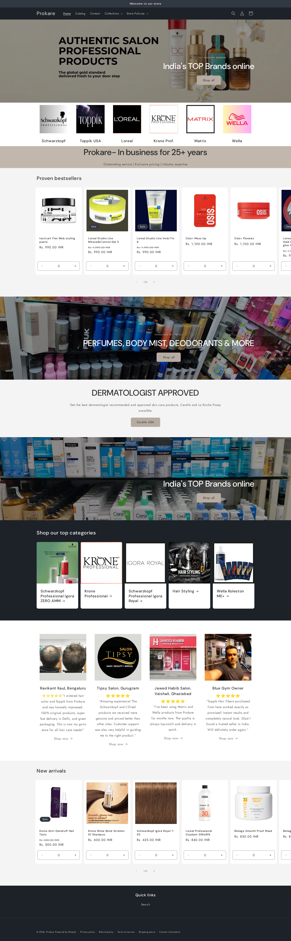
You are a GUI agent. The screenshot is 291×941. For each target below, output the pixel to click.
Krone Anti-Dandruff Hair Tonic (56, 832)
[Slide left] (136, 282)
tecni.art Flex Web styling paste (57, 240)
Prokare (50, 931)
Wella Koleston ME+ (230, 594)
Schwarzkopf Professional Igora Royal (145, 596)
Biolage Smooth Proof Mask (253, 831)
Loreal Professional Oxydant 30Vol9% (199, 832)
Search (145, 904)
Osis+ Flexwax (244, 238)
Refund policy (106, 931)
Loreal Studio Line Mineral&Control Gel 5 (103, 240)
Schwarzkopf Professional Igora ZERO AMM (57, 596)
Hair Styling (183, 591)
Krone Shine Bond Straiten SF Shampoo (106, 832)
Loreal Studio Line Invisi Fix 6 (155, 240)
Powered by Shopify (65, 931)
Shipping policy (147, 931)
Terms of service (126, 931)
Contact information (169, 931)
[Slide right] (154, 282)
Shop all (209, 80)
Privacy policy (87, 931)
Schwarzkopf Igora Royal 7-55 (156, 832)
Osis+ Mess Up (196, 238)
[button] (113, 13)
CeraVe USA (145, 422)
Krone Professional (96, 594)
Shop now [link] (61, 738)
